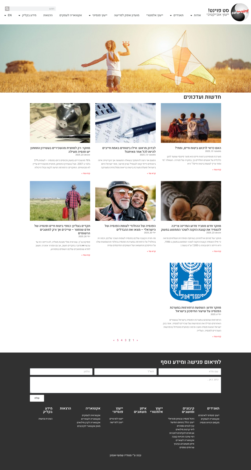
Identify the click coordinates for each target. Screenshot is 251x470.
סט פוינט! (218, 10)
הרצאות (48, 15)
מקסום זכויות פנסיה (209, 422)
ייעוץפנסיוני (118, 410)
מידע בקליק (29, 15)
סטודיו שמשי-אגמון (121, 455)
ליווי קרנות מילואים (185, 429)
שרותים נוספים (186, 447)
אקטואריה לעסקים (70, 15)
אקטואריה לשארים (185, 440)
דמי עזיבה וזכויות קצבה (183, 436)
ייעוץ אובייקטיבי (218, 14)
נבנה (138, 455)
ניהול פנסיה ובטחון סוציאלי (181, 419)
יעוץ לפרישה (116, 422)
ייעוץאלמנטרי (156, 410)
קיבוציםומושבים (188, 410)
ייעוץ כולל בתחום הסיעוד (182, 422)
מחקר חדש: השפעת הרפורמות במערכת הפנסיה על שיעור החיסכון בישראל (195, 309)
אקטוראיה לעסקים (91, 415)
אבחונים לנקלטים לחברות (181, 433)
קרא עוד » (216, 169)
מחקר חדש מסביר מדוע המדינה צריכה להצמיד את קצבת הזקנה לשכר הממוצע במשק (191, 228)
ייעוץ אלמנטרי (154, 15)
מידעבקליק (47, 410)
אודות (197, 15)
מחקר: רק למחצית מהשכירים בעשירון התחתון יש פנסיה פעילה (60, 150)
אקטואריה (93, 408)
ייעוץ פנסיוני (99, 15)
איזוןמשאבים (140, 410)
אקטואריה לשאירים (90, 419)
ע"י (134, 455)
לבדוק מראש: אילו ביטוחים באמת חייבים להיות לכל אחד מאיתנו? (129, 150)
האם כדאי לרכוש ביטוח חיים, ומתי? (198, 148)
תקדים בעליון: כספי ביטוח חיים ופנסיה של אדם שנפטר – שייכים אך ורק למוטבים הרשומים (62, 230)
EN (10, 15)
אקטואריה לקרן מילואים (88, 422)
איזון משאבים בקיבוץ (184, 444)
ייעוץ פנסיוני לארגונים (208, 415)
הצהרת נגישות (45, 419)
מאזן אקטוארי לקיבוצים (88, 426)
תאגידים (178, 15)
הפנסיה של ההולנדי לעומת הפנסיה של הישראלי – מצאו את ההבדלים (130, 228)
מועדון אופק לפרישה (126, 15)
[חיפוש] (7, 8)
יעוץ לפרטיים (115, 419)
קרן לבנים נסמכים (185, 426)
